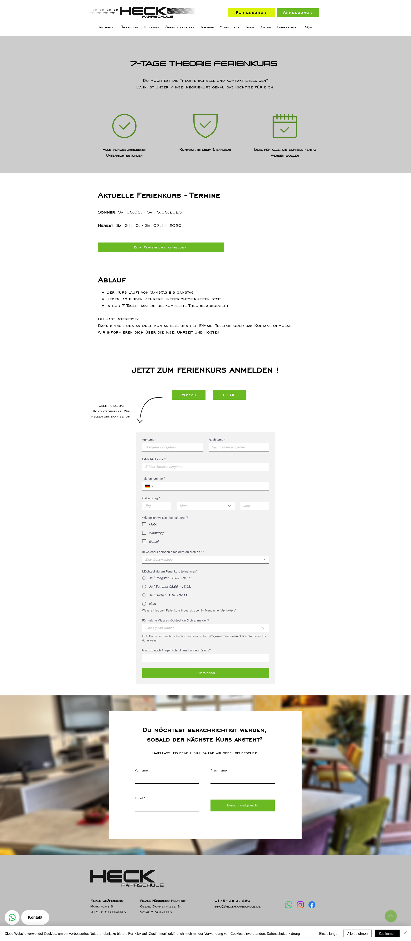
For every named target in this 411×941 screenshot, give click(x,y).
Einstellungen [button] (329, 933)
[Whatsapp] (288, 904)
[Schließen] (405, 933)
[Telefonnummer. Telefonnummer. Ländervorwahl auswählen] (149, 486)
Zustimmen (387, 933)
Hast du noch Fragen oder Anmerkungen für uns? (176, 650)
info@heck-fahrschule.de (237, 906)
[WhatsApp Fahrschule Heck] (12, 917)
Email (139, 798)
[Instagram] (300, 904)
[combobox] (206, 506)
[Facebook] (312, 904)
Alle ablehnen (357, 933)
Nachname (217, 439)
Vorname (149, 439)
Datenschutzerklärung (283, 933)
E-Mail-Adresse (154, 459)
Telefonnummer (153, 478)
